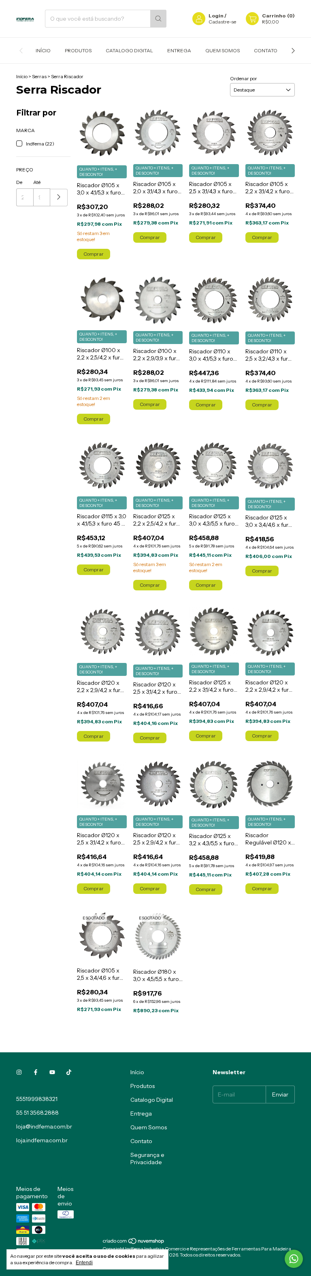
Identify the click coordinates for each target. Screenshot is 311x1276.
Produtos (78, 50)
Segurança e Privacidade (147, 1158)
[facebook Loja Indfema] (35, 1072)
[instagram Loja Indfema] (19, 1072)
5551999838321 (37, 1099)
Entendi (84, 1262)
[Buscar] (158, 19)
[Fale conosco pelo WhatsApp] (294, 1259)
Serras (39, 76)
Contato (265, 50)
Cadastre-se (222, 22)
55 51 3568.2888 (37, 1112)
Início (43, 50)
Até (36, 182)
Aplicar (59, 197)
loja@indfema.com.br (44, 1126)
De (19, 182)
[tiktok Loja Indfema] (69, 1072)
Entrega (179, 50)
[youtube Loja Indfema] (52, 1072)
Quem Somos (222, 50)
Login (216, 16)
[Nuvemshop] (133, 1243)
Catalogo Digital (129, 50)
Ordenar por (243, 78)
